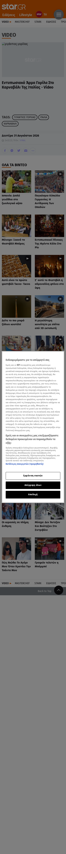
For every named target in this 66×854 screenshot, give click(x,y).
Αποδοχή (33, 494)
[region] (33, 427)
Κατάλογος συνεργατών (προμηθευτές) (24, 464)
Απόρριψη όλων (33, 485)
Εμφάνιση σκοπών (33, 475)
